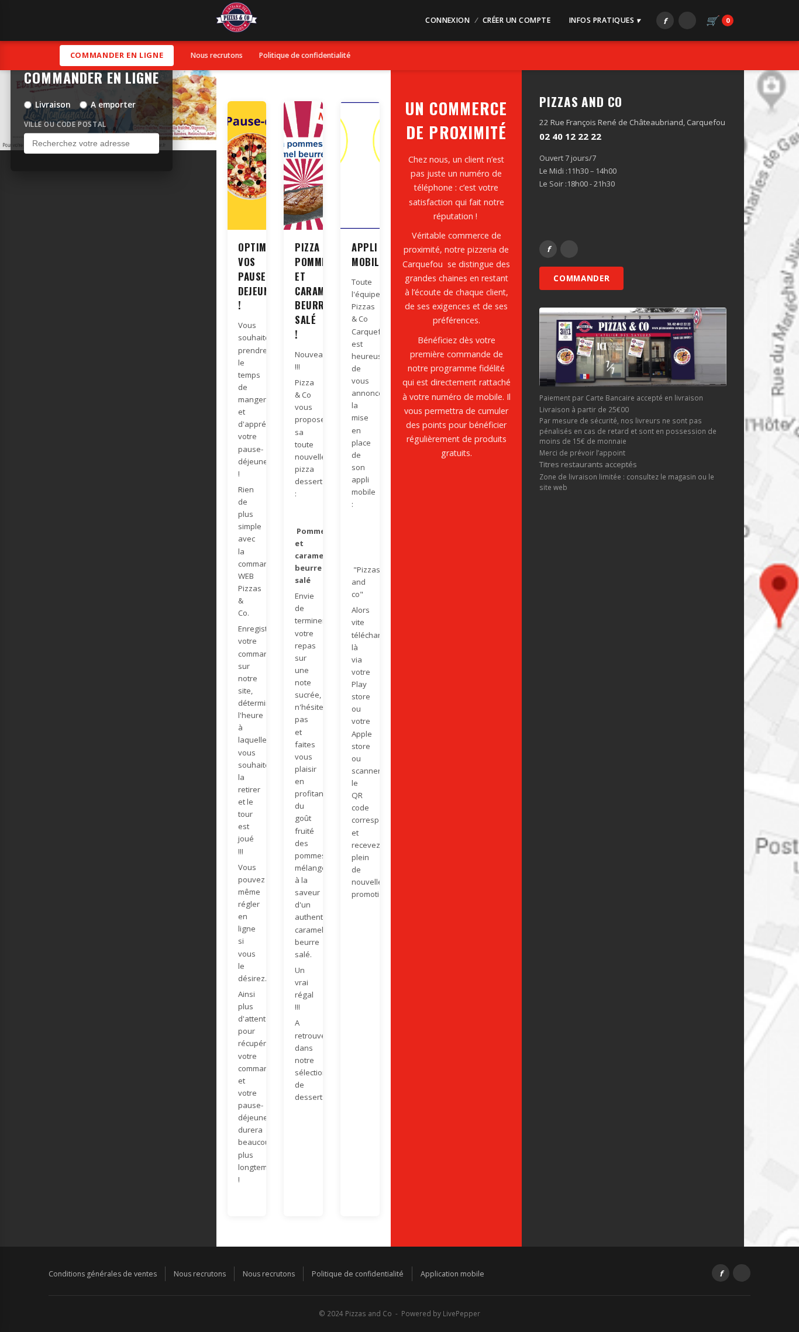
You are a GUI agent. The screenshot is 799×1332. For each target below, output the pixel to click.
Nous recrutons (217, 55)
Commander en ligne (116, 55)
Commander (581, 278)
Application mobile (452, 1274)
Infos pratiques (601, 20)
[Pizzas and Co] (236, 21)
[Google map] (771, 658)
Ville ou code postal (65, 124)
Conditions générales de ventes (103, 1274)
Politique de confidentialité (304, 55)
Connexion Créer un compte (487, 20)
